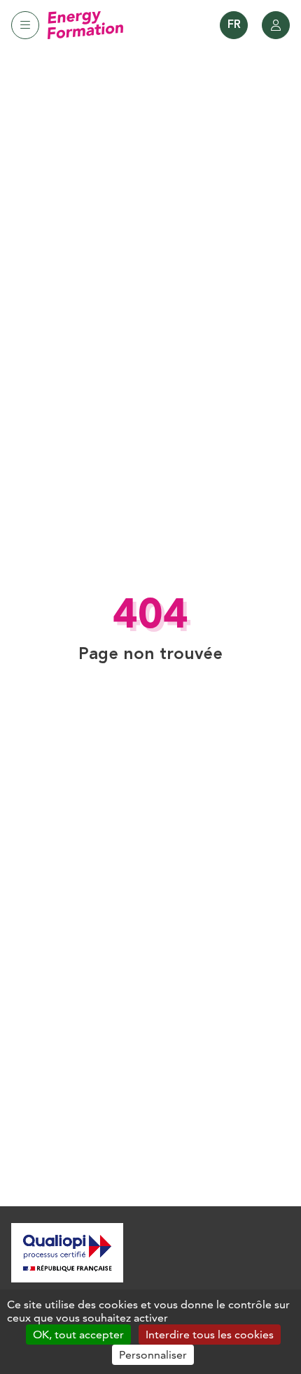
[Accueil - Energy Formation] (85, 25)
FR (234, 25)
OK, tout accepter (78, 1334)
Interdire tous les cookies (210, 1334)
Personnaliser (153, 1354)
